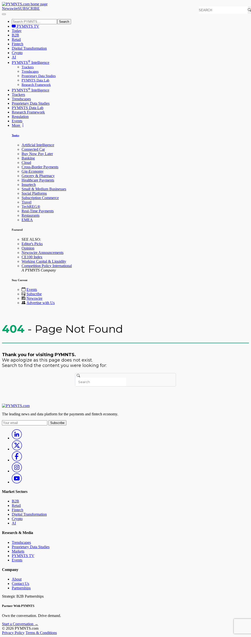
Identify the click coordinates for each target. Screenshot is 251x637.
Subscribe (34, 294)
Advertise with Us (40, 303)
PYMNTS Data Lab (35, 80)
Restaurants (30, 215)
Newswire (10, 8)
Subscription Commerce (40, 198)
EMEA (27, 220)
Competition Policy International (47, 266)
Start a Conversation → (20, 624)
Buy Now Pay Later (37, 154)
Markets (18, 551)
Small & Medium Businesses (44, 189)
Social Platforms (34, 193)
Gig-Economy (33, 171)
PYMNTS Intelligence (30, 62)
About (17, 579)
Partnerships (21, 588)
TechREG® (31, 207)
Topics (15, 135)
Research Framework (36, 85)
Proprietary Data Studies (39, 76)
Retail (16, 39)
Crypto (17, 53)
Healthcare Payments (38, 180)
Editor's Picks (32, 244)
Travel (26, 202)
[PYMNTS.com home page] (25, 4)
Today (17, 31)
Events (17, 121)
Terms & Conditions (41, 633)
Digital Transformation (29, 48)
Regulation (20, 116)
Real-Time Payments (38, 211)
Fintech (17, 44)
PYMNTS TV (27, 26)
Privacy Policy (13, 633)
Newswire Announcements (42, 252)
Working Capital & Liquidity (44, 261)
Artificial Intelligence (38, 145)
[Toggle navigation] (4, 14)
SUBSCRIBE (29, 8)
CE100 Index (32, 257)
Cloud (26, 162)
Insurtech (29, 184)
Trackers (28, 67)
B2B (15, 35)
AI (14, 57)
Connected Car (33, 149)
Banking (28, 158)
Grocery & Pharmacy (38, 176)
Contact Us (20, 583)
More (16, 125)
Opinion (28, 248)
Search (64, 21)
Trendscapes (30, 71)
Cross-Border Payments (40, 167)
